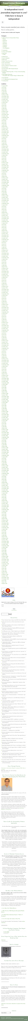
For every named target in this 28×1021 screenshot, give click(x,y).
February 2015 (5, 286)
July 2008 (4, 404)
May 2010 (4, 370)
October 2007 (5, 417)
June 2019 (4, 208)
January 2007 (5, 431)
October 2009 (5, 381)
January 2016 (5, 269)
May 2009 (4, 389)
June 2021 (4, 174)
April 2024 (4, 125)
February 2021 (5, 177)
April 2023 (4, 143)
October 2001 (5, 526)
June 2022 (4, 158)
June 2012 (4, 334)
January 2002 (5, 521)
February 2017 (5, 250)
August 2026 (4, 85)
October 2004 (5, 472)
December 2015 (5, 271)
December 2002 (5, 505)
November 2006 (5, 434)
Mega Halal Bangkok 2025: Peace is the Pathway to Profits (14, 745)
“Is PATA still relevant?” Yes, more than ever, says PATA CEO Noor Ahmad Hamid (14, 655)
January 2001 (5, 539)
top (26, 1019)
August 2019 (4, 205)
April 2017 (4, 247)
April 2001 (4, 535)
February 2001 (5, 538)
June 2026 (4, 88)
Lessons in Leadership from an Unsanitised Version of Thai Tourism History (14, 722)
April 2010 (4, 372)
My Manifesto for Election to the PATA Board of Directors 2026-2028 (13, 698)
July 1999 (4, 567)
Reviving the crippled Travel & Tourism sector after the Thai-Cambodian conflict (14, 725)
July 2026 (4, 87)
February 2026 (5, 94)
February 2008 (5, 411)
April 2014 (4, 301)
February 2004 (5, 484)
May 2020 (4, 191)
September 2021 (5, 170)
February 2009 (5, 393)
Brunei (4, 39)
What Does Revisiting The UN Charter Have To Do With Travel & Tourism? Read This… (13, 670)
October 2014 (5, 292)
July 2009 (4, 386)
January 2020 (5, 197)
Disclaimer (3, 1017)
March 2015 (4, 284)
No (3, 606)
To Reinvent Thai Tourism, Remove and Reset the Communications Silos (12, 636)
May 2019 (4, 209)
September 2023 (5, 135)
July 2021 (4, 173)
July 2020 (4, 188)
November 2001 (5, 524)
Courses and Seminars (6, 51)
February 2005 (5, 465)
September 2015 (5, 275)
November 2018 (5, 218)
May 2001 (4, 533)
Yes (3, 604)
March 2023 (4, 144)
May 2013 (4, 318)
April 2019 (4, 211)
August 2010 (4, 366)
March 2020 (4, 194)
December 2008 (5, 396)
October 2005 (5, 453)
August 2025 (4, 102)
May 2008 (4, 407)
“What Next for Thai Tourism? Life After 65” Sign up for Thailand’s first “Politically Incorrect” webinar (13, 754)
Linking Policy (8, 1017)
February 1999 (5, 574)
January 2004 (5, 485)
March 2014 (4, 303)
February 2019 (5, 214)
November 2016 (5, 254)
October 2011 (5, 346)
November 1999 (5, 560)
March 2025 (4, 110)
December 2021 (5, 165)
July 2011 (4, 351)
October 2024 (5, 116)
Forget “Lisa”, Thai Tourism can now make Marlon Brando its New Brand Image (14, 680)
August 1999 (4, 565)
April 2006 (4, 444)
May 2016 (4, 263)
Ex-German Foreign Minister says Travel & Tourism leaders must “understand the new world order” (14, 686)
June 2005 (4, 459)
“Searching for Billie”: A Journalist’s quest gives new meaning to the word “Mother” (12, 701)
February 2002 (5, 520)
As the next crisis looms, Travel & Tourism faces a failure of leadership (14, 689)
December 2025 (5, 96)
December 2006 (5, 432)
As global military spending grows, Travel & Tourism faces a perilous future (14, 667)
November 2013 (5, 309)
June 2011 (4, 352)
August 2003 (4, 493)
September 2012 (5, 330)
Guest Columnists (5, 58)
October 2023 (5, 134)
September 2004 (5, 473)
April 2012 (4, 337)
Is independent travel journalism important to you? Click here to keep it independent (14, 14)
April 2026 (4, 91)
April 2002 (4, 517)
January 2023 (5, 147)
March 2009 (4, 392)
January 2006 (5, 449)
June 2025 (4, 105)
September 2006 (5, 437)
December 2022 (5, 149)
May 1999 (4, 570)
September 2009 (5, 383)
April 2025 (4, 108)
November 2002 (5, 506)
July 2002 (4, 512)
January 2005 (5, 467)
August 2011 (4, 349)
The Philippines (6, 48)
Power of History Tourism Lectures (9, 65)
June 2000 (4, 550)
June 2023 (4, 140)
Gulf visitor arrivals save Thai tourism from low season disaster (13, 622)
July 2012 (4, 333)
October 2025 (5, 99)
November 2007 (5, 416)
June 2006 (4, 441)
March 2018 (4, 230)
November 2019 (5, 200)
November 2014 (5, 291)
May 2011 (4, 354)
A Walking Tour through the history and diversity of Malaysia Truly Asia (12, 717)
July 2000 (4, 548)
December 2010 (5, 360)
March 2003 (4, 500)
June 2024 (4, 122)
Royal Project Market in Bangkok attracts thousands (12, 738)
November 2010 (5, 361)
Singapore (5, 45)
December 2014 (5, 289)
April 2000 (4, 553)
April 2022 (4, 161)
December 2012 (5, 325)
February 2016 (5, 268)
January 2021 (5, 179)
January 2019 (5, 215)
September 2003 (5, 491)
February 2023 (5, 146)
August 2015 (4, 277)
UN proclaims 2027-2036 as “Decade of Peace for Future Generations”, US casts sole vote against (13, 633)
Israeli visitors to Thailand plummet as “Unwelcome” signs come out (14, 695)
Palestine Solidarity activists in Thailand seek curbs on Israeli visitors (13, 733)
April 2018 (4, 229)
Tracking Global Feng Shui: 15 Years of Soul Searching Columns (13, 72)
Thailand (5, 46)
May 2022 (4, 159)
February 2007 (5, 429)
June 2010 (4, 369)
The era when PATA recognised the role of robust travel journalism (13, 661)
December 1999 (5, 559)
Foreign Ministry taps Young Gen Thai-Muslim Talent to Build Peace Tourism (13, 664)
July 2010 (4, 367)
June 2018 (4, 226)
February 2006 (5, 447)
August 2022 (4, 155)
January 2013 (5, 324)
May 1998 (4, 582)
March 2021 (4, 176)
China (4, 54)
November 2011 (5, 345)
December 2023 (5, 131)
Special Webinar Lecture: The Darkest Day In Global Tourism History (14, 713)
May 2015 (4, 281)
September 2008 (5, 401)
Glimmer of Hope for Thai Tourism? (9, 740)
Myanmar (5, 43)
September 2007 (5, 419)
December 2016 (5, 253)
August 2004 (4, 475)
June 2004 (4, 478)
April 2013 (4, 319)
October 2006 (5, 435)
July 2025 (4, 104)
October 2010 (5, 363)
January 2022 (5, 164)
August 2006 (4, 438)
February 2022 (5, 162)
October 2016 (5, 256)
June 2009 (4, 387)
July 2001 (4, 530)
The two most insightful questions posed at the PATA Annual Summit (14, 649)
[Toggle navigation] (2, 22)
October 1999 (5, 562)
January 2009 (5, 395)
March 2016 (4, 266)
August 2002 (4, 511)
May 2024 (4, 123)
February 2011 (5, 358)
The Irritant (4, 70)
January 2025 (5, 113)
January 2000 (5, 557)
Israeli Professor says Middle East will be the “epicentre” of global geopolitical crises (14, 652)
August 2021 (4, 171)
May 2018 (4, 227)
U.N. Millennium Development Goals (10, 79)
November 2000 (5, 542)
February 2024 (5, 128)
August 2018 (4, 223)
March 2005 (4, 464)
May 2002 (4, 515)
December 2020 (5, 180)
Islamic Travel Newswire (7, 61)
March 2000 (4, 554)
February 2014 (5, 304)
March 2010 (4, 373)
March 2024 (4, 126)
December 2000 (5, 541)
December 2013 (5, 307)
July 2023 (4, 138)
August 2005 (4, 456)
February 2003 (5, 502)
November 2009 (5, 380)
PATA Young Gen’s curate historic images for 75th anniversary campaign (12, 728)
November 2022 (5, 150)
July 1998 (4, 580)
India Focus (4, 59)
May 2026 (4, 90)
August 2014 (4, 295)
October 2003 (5, 490)
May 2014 (4, 300)
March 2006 (4, 446)
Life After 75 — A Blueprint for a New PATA (11, 730)
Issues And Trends (6, 62)
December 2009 (5, 378)
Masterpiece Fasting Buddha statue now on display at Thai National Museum (14, 743)
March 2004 (4, 482)
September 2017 (5, 239)
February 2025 (5, 111)
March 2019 (4, 212)
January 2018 (5, 233)
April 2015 (4, 283)
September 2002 (5, 509)
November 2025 (5, 97)
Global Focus (5, 56)
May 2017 (4, 245)
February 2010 (5, 375)
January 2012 (5, 342)
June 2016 (4, 262)
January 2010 (5, 376)
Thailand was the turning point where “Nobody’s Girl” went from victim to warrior (14, 704)
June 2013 (4, 316)
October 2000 (5, 544)
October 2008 (5, 399)
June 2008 (4, 405)
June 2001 (4, 532)
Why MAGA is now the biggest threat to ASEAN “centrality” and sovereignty (14, 748)
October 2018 (5, 220)
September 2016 (5, 257)
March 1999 (4, 573)
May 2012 (4, 336)
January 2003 (5, 503)
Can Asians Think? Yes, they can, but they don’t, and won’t (14, 759)
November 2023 (5, 132)
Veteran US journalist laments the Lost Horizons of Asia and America (14, 673)
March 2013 (4, 321)
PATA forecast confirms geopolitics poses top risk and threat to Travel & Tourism (14, 762)
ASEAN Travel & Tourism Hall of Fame (10, 37)
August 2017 (4, 241)
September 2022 (5, 153)
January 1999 (5, 576)
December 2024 (5, 114)
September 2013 (5, 312)
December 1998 (5, 577)
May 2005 (4, 461)
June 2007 (4, 423)
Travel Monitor (5, 77)
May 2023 (4, 141)
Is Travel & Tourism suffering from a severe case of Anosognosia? (12, 751)
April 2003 (4, 499)
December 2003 (5, 487)
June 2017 (4, 244)
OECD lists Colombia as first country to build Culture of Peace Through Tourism (13, 625)
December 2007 (5, 414)
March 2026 (4, 93)
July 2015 (4, 278)
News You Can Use (6, 64)
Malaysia (5, 42)
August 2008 (4, 402)
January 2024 (5, 129)
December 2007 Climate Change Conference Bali (13, 75)
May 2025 (4, 107)
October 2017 (5, 238)
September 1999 (5, 563)
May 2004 (4, 479)
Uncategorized (5, 80)
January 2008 (5, 413)
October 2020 (5, 183)
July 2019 (4, 206)
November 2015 (5, 272)
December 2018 (5, 217)
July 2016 (4, 260)
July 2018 (4, 224)
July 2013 (4, 315)
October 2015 (5, 274)
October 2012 (5, 328)
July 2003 (4, 494)
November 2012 (5, 327)
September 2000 (5, 545)
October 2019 (5, 202)
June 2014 (4, 298)
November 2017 (5, 236)
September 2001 (5, 527)
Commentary (4, 50)
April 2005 (4, 462)
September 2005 (5, 455)
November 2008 (5, 398)
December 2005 (5, 450)
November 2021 (5, 167)
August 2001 (4, 529)
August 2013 (4, 313)
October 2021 (5, 168)
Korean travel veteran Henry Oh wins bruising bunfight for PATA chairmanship (13, 658)
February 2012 (5, 340)
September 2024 (5, 117)
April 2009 (4, 390)
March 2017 (4, 248)
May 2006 (4, 443)
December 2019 (5, 199)
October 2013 (5, 310)
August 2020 (4, 186)
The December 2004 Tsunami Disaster (10, 68)
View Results (14, 610)
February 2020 (5, 196)
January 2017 (5, 251)
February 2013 (5, 322)
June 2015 (4, 280)
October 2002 (5, 508)
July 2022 (4, 156)
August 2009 (4, 384)
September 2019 (5, 203)
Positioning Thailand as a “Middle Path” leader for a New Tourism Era (13, 683)
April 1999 (4, 571)
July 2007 (4, 422)
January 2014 (5, 306)
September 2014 (5, 294)
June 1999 (4, 568)
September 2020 (5, 185)
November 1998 (5, 579)
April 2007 (4, 426)
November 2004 (5, 470)
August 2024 (4, 119)
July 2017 (4, 242)
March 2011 (4, 357)
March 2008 (4, 410)
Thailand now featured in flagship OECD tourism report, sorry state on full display (13, 628)
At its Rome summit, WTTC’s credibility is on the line (13, 719)
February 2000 (5, 556)
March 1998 (4, 583)
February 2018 (5, 232)
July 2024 (4, 120)
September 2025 (5, 101)
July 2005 (4, 458)
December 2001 (5, 523)
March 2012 (4, 339)
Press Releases (5, 67)
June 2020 (4, 189)
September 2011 (5, 348)
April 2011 (4, 355)
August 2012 (4, 331)
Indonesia (5, 40)
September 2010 (5, 364)
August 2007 (4, 420)
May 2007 (4, 425)
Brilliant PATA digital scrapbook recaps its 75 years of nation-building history (13, 646)
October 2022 (5, 152)
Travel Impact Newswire (7, 74)
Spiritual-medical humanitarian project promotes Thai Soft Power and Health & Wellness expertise (14, 692)
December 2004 (5, 468)
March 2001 (4, 536)
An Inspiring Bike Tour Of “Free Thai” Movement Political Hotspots (14, 736)
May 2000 (4, 551)
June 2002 (4, 514)
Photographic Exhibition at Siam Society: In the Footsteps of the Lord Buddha (14, 710)
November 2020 (5, 182)
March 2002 (4, 518)
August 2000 (4, 547)
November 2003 (5, 488)
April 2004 (4, 481)
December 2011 (5, 343)
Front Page (4, 53)
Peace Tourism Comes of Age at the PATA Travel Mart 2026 (14, 619)
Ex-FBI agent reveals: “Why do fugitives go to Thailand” (13, 631)
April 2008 (4, 408)
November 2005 (5, 452)
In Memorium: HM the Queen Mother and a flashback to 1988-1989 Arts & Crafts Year (13, 707)
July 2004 (4, 476)
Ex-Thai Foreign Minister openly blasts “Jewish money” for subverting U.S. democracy (14, 757)
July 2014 (4, 297)
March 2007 (4, 428)
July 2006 (4, 440)
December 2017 (5, 235)
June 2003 (4, 496)
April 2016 (4, 265)
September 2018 (5, 221)
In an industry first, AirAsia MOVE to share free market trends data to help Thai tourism (14, 640)
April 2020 (4, 192)
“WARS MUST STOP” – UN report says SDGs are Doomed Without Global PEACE (13, 643)
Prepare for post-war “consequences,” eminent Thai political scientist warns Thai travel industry (14, 677)
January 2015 (5, 288)
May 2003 (4, 497)
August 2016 (4, 259)
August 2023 (4, 137)
